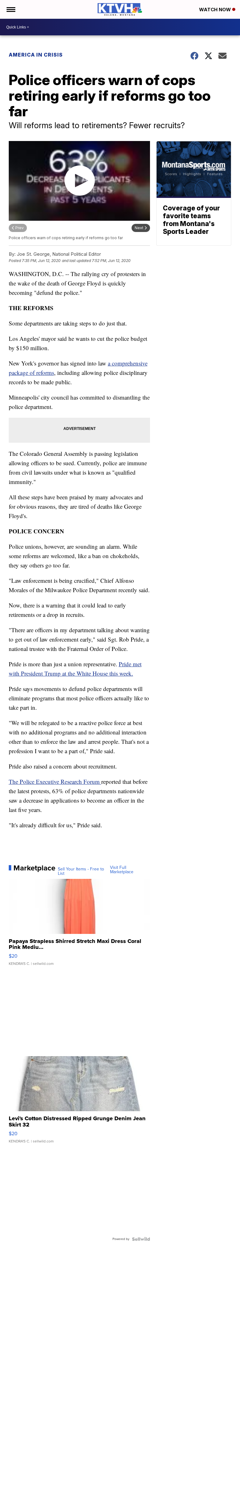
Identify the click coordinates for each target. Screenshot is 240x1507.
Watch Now (215, 10)
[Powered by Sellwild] (141, 1239)
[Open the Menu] (10, 9)
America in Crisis (36, 55)
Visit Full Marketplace (121, 869)
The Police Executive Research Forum (55, 781)
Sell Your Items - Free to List (81, 871)
